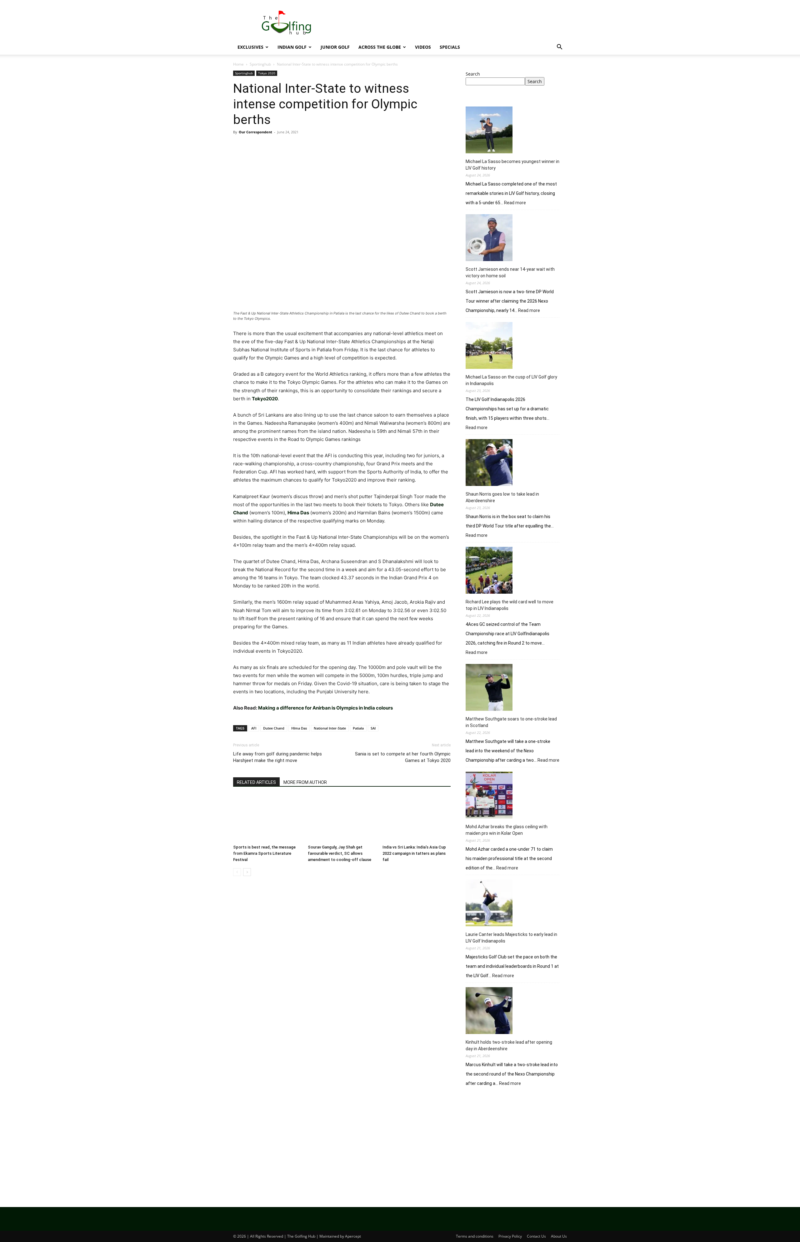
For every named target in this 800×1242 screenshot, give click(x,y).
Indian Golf (292, 47)
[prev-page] (237, 872)
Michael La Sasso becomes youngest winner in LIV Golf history (512, 165)
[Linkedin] (297, 146)
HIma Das (299, 728)
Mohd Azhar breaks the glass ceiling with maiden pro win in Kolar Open (507, 830)
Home (238, 64)
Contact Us (536, 1236)
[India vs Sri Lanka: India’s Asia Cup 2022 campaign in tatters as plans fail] (416, 818)
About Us (559, 1236)
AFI (253, 728)
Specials (450, 47)
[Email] (311, 146)
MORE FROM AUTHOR (305, 782)
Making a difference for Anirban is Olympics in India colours (325, 708)
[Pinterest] (268, 146)
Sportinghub (260, 64)
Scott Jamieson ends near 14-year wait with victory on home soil (510, 272)
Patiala (358, 728)
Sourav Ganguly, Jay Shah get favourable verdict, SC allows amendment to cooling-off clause (339, 853)
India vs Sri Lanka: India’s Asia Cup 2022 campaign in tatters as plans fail (414, 853)
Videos (423, 47)
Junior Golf (335, 47)
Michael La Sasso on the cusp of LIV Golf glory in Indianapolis (511, 380)
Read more (515, 203)
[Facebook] (239, 146)
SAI (373, 728)
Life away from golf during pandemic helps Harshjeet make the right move (277, 757)
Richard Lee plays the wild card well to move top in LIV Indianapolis (509, 605)
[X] (254, 146)
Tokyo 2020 (266, 73)
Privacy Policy (510, 1236)
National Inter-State (330, 728)
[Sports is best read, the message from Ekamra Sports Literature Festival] (267, 818)
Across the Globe (379, 47)
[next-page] (247, 872)
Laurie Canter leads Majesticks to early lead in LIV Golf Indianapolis (511, 937)
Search (473, 74)
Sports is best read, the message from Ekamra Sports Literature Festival (264, 853)
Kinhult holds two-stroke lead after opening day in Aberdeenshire (509, 1045)
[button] (559, 48)
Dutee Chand (273, 728)
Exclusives (250, 47)
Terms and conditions (474, 1236)
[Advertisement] (516, 1144)
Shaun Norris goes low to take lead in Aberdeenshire (502, 497)
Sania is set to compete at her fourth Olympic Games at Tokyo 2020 (403, 757)
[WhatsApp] (282, 146)
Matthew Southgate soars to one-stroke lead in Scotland (511, 722)
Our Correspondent (255, 132)
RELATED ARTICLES (256, 782)
